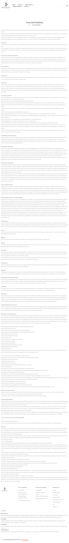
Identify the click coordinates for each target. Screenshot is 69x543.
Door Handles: (3, 519)
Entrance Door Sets (61, 520)
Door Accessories (29, 526)
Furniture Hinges (35, 531)
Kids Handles (3, 515)
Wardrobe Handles (33, 515)
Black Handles (9, 515)
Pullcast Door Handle (5, 522)
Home (29, 24)
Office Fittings (52, 531)
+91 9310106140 (21, 490)
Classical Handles (16, 515)
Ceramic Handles (8, 517)
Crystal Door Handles (47, 520)
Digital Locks (8, 526)
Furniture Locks (28, 531)
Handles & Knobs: (4, 513)
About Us (54, 490)
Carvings (40, 531)
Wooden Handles (60, 515)
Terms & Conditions (56, 502)
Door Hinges (14, 526)
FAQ (53, 504)
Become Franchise (56, 492)
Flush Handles (40, 515)
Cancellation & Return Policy (58, 499)
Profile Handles (15, 517)
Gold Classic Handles (25, 515)
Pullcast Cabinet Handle (44, 517)
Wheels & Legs (46, 531)
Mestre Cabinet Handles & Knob (56, 517)
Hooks (57, 531)
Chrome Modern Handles (23, 517)
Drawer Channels (13, 531)
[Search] (67, 6)
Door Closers (36, 526)
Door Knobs (54, 520)
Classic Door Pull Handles (18, 520)
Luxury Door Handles (14, 522)
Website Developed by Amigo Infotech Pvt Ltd (13, 539)
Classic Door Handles (9, 520)
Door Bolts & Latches (21, 526)
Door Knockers (56, 526)
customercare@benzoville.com (24, 500)
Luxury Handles (54, 515)
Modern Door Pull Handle (37, 520)
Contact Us (55, 506)
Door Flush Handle (21, 522)
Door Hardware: (4, 524)
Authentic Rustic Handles (34, 517)
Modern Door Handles (28, 520)
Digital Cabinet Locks (5, 531)
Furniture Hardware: (5, 529)
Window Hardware (48, 526)
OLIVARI (2, 520)
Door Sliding (42, 526)
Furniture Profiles (20, 531)
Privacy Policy (55, 494)
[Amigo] (25, 539)
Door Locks (3, 526)
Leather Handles (47, 515)
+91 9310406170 (38, 490)
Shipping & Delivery (56, 497)
